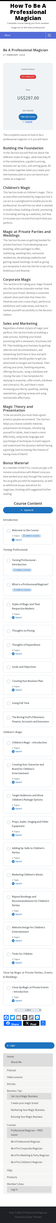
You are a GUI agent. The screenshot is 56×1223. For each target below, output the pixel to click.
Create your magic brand (24, 1103)
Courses (11, 1125)
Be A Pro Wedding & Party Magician (30, 1155)
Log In (29, 121)
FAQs (9, 1170)
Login (12, 1045)
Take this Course (28, 116)
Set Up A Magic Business (24, 1096)
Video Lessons (15, 1077)
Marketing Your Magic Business (28, 1110)
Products (12, 1177)
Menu (7, 35)
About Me (16, 1062)
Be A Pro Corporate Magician (26, 1148)
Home (10, 1056)
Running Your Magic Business (26, 1116)
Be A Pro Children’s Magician (26, 1162)
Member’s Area (15, 1184)
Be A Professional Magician (25, 1141)
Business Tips (14, 1090)
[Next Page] (40, 1010)
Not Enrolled (28, 77)
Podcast (11, 1070)
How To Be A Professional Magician (28, 12)
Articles (11, 1084)
